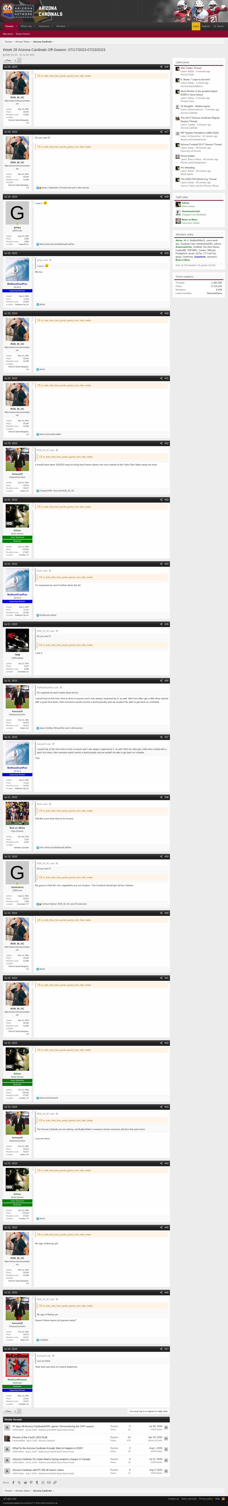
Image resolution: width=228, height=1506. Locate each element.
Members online (184, 234)
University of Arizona (191, 151)
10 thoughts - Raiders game (195, 106)
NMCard (211, 250)
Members (60, 26)
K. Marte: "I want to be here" (195, 79)
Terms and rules (189, 1499)
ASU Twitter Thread (191, 68)
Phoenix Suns (187, 101)
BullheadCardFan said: (48, 687)
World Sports (187, 174)
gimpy (178, 257)
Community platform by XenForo (30, 1503)
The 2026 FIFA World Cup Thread (198, 179)
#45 (167, 1227)
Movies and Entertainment (193, 139)
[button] (16, 26)
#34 (167, 564)
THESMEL (192, 250)
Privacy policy (206, 1499)
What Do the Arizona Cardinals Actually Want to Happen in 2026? (48, 1448)
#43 (167, 1107)
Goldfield (197, 247)
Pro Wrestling (188, 167)
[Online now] (17, 224)
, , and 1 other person (65, 188)
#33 (167, 499)
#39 (167, 856)
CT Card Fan (209, 253)
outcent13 (211, 257)
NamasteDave (214, 293)
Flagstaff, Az (24, 244)
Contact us (173, 1499)
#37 (167, 737)
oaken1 (217, 244)
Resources (44, 26)
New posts (8, 34)
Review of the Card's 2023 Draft (30, 1437)
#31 (167, 378)
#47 (167, 1349)
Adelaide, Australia (21, 848)
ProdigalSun (181, 253)
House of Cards (155, 1440)
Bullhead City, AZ (22, 304)
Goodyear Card (187, 244)
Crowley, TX (24, 555)
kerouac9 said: (44, 744)
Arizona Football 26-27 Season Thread (201, 144)
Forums (9, 26)
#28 (167, 196)
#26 (167, 66)
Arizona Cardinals (47, 1441)
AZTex (199, 253)
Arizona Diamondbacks (192, 86)
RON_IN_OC (11, 55)
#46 (167, 1292)
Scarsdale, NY (23, 904)
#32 (167, 443)
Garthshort (188, 257)
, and (57, 491)
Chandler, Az (24, 1404)
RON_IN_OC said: (46, 450)
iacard (191, 253)
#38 (167, 797)
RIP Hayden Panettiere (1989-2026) (200, 132)
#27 (167, 131)
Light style (11, 1499)
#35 (167, 624)
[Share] (161, 67)
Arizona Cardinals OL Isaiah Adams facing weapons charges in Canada (51, 1459)
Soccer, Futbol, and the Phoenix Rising (199, 186)
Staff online (182, 197)
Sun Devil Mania (211, 247)
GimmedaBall (19, 1441)
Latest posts (182, 62)
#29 (167, 253)
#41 (167, 978)
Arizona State (187, 74)
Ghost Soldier (188, 156)
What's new (26, 26)
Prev (9, 60)
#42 (167, 1043)
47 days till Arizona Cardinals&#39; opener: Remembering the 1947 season (53, 1426)
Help (217, 1499)
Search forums (23, 34)
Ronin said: (42, 571)
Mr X (186, 240)
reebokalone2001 (204, 244)
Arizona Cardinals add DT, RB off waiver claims (38, 1470)
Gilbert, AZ (24, 491)
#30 (167, 313)
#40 (167, 913)
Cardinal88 (181, 250)
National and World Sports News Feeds (56, 1430)
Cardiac (202, 250)
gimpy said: (42, 260)
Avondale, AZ (23, 672)
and (57, 244)
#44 (167, 1163)
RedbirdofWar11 (197, 240)
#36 (167, 680)
